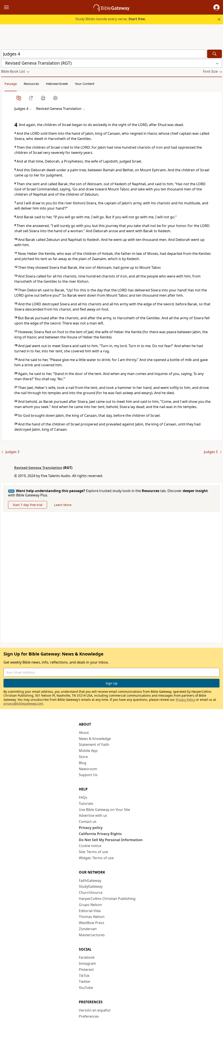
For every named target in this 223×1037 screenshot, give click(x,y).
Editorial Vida (90, 910)
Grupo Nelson (90, 904)
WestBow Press (91, 922)
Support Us (88, 774)
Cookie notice (90, 845)
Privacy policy (91, 827)
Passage (11, 83)
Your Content (84, 83)
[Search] (214, 54)
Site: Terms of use (93, 851)
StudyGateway (91, 886)
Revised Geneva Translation (38, 467)
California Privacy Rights (100, 833)
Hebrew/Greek (57, 83)
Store (83, 756)
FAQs (83, 797)
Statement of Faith (94, 744)
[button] (216, 7)
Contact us (87, 821)
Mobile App (88, 750)
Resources (31, 83)
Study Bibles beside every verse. (110, 19)
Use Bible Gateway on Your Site (104, 809)
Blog (82, 762)
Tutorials (86, 803)
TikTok (84, 975)
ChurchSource (90, 892)
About (84, 732)
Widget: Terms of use (96, 857)
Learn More (62, 505)
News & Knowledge (95, 738)
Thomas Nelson (92, 916)
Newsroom (88, 768)
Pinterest (86, 969)
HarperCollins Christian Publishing (107, 898)
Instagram (87, 963)
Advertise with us (93, 815)
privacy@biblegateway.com (23, 703)
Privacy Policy (185, 699)
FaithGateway (90, 880)
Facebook (87, 957)
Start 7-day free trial (27, 505)
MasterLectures (92, 935)
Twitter (85, 981)
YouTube (86, 987)
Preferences (89, 1016)
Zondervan (88, 928)
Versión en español (94, 1010)
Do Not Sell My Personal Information (111, 839)
